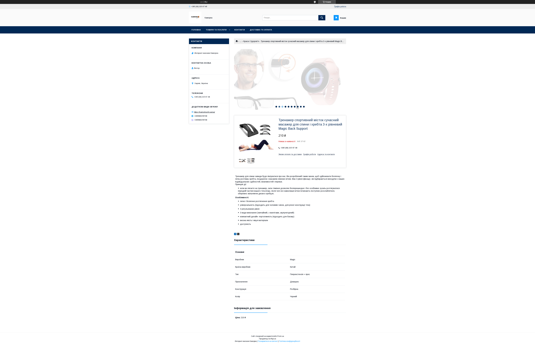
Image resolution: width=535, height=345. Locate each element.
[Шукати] (321, 17)
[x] (238, 234)
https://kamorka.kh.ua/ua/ (204, 112)
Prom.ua (280, 336)
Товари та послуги (216, 30)
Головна (196, 30)
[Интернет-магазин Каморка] (195, 22)
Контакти (239, 30)
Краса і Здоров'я (251, 41)
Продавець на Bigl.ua (267, 339)
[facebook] (235, 234)
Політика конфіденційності (289, 341)
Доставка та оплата (261, 30)
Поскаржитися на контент (268, 341)
